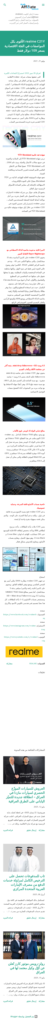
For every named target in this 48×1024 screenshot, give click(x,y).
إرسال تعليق (31, 830)
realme (33, 663)
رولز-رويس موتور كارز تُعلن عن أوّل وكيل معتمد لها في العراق (26, 967)
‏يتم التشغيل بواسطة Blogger (22, 1016)
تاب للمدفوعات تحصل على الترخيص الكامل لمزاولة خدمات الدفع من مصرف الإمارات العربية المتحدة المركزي (24, 882)
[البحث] (4, 4)
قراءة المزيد (8, 830)
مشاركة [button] (9, 663)
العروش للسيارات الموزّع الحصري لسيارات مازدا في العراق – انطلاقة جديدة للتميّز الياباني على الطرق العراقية (25, 794)
